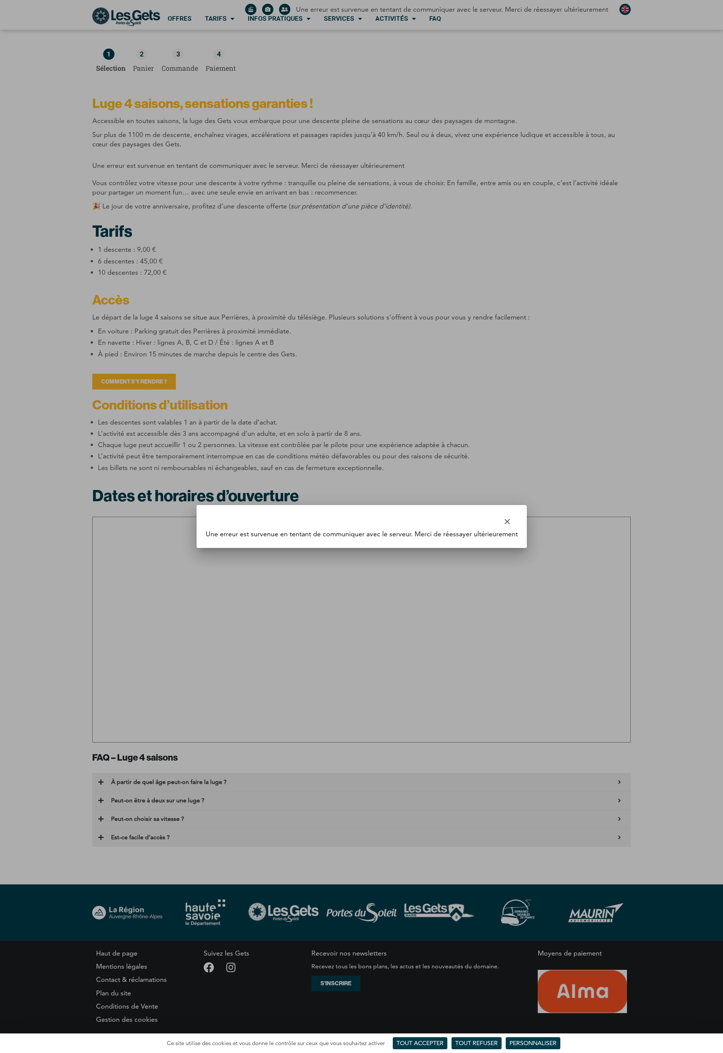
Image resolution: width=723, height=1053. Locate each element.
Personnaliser (533, 1043)
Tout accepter (420, 1043)
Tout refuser (476, 1043)
